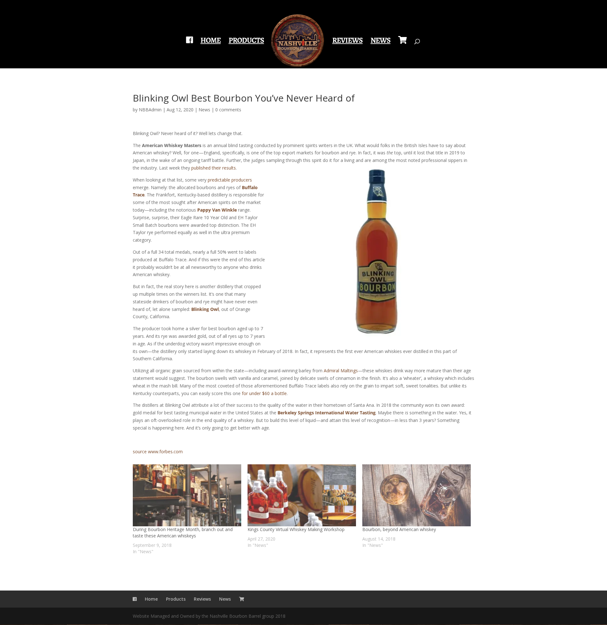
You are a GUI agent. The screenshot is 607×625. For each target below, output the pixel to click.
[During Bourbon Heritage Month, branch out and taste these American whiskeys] (187, 495)
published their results (213, 168)
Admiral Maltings (341, 371)
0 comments (228, 110)
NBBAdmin (150, 110)
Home (210, 41)
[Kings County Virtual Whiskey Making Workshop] (302, 495)
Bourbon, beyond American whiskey (399, 529)
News (380, 41)
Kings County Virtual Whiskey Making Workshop (296, 529)
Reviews (347, 41)
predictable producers (230, 180)
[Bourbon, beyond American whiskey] (416, 495)
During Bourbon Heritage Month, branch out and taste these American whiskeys (183, 532)
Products (246, 41)
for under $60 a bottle (264, 393)
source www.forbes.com (158, 452)
